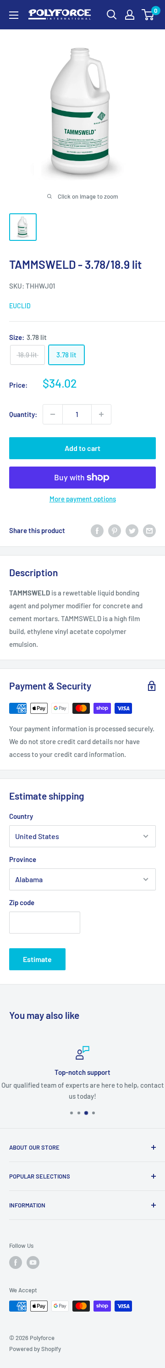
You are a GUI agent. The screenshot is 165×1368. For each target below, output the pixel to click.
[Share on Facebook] (97, 530)
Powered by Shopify (35, 1348)
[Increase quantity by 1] (101, 414)
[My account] (129, 15)
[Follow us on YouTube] (33, 1262)
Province (22, 859)
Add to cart (82, 448)
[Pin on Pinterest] (114, 530)
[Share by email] (149, 530)
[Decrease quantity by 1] (52, 414)
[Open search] (112, 15)
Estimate (37, 959)
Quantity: (23, 414)
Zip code (21, 902)
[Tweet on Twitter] (132, 530)
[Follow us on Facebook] (15, 1262)
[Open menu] (13, 15)
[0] (148, 14)
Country (21, 816)
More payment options (83, 499)
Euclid (20, 306)
